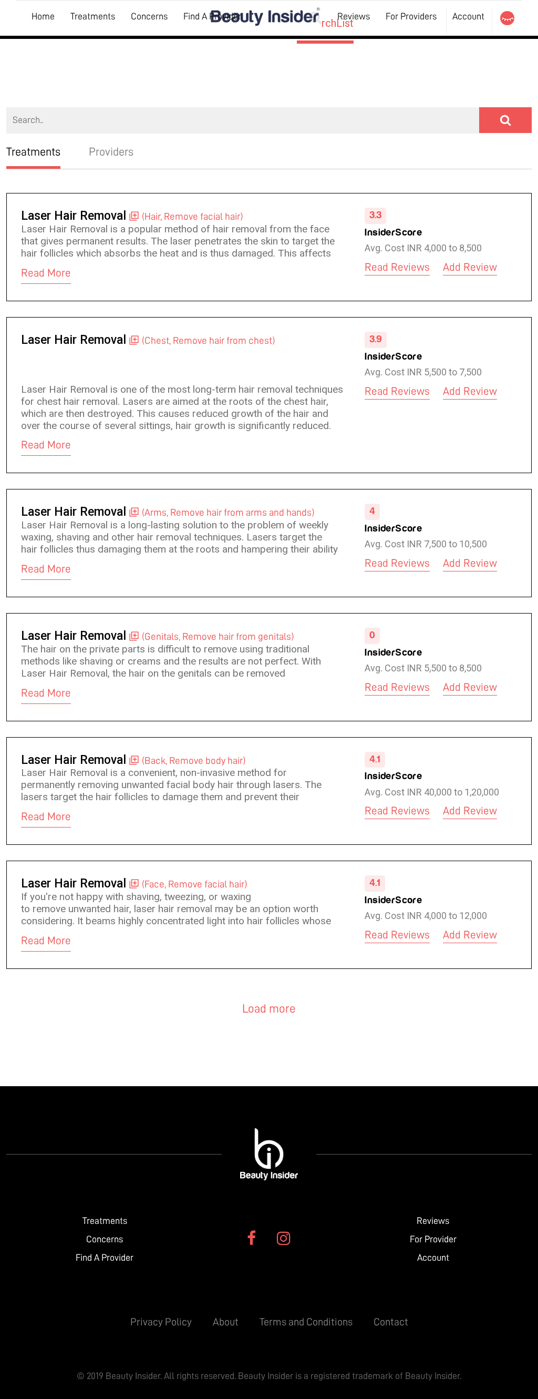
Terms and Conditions (306, 1321)
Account (468, 16)
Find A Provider (212, 16)
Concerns (149, 16)
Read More (46, 273)
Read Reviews (397, 267)
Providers (111, 152)
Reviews (433, 1221)
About (226, 1321)
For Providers (411, 16)
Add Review (470, 267)
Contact (391, 1321)
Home (43, 16)
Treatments (92, 16)
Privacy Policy (161, 1321)
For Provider (433, 1239)
